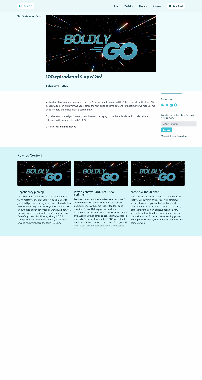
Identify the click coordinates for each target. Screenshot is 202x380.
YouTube (128, 6)
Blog (116, 6)
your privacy (167, 118)
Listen (49, 126)
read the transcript (66, 126)
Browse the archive (178, 136)
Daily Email (177, 6)
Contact (157, 6)
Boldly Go (25, 6)
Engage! (167, 130)
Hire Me (143, 6)
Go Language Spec (32, 16)
